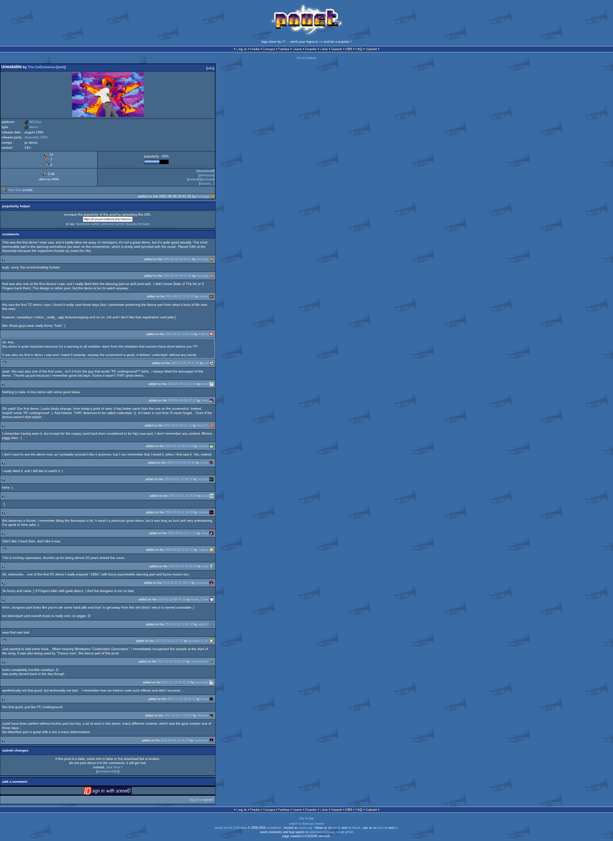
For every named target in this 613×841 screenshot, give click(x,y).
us (321, 41)
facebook (83, 224)
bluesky (131, 224)
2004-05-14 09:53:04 (179, 446)
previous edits (107, 771)
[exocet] (211, 296)
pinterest (107, 224)
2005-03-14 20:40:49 (181, 462)
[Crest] (211, 400)
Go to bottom (307, 58)
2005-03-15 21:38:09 (179, 512)
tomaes (203, 446)
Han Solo (15, 190)
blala (205, 495)
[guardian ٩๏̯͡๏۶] (211, 641)
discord (383, 827)
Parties (283, 49)
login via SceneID (115, 791)
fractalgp (203, 196)
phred (205, 384)
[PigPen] (211, 334)
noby (205, 566)
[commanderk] (211, 661)
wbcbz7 (203, 624)
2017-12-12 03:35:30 (176, 682)
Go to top (307, 818)
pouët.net (221, 827)
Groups (269, 49)
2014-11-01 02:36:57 (177, 583)
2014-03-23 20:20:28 (182, 566)
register (207, 799)
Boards (311, 49)
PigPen (204, 334)
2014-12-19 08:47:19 (172, 599)
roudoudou (201, 740)
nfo (210, 68)
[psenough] (211, 682)
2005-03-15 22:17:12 (182, 533)
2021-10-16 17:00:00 (178, 715)
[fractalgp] (213, 196)
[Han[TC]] (211, 425)
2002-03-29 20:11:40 (185, 363)
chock (204, 462)
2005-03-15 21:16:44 (183, 495)
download (205, 171)
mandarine (274, 827)
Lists (324, 49)
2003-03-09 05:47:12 (182, 400)
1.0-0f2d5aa (239, 827)
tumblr (120, 224)
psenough (202, 682)
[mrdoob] (211, 512)
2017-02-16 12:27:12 (169, 641)
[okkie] (211, 533)
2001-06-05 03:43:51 (177, 259)
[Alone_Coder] (211, 599)
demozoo (206, 175)
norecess (202, 583)
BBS (348, 49)
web (61, 67)
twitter (95, 224)
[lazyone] (211, 479)
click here (113, 767)
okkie (205, 533)
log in (194, 799)
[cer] (211, 363)
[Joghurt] (211, 549)
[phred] (211, 384)
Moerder (203, 715)
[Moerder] (211, 715)
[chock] (211, 462)
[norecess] (211, 583)
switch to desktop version (306, 823)
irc (396, 827)
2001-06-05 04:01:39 (177, 276)
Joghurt (203, 549)
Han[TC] (203, 425)
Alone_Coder (200, 599)
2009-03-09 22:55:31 (179, 549)
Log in (241, 49)
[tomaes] (211, 446)
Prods (255, 49)
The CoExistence (42, 67)
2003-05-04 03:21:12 (178, 425)
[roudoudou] (211, 740)
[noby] (211, 566)
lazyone (203, 479)
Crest (205, 400)
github (349, 832)
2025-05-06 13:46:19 (175, 740)
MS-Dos (32, 122)
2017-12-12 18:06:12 (181, 699)
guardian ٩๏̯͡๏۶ (198, 641)
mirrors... (207, 183)
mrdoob (203, 512)
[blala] (211, 495)
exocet (204, 296)
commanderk (200, 661)
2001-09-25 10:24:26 (179, 334)
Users (297, 49)
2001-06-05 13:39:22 (180, 296)
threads (144, 224)
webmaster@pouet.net (324, 832)
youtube (207, 179)
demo (31, 127)
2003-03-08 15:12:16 (181, 384)
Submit (371, 49)
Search (336, 49)
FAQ (358, 49)
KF (284, 41)
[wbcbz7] (211, 624)
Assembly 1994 (36, 137)
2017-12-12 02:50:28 (171, 661)
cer (206, 363)
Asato (204, 699)
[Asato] (211, 699)
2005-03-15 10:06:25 (178, 479)
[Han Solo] (5, 190)
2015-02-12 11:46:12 (179, 624)
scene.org (305, 827)
